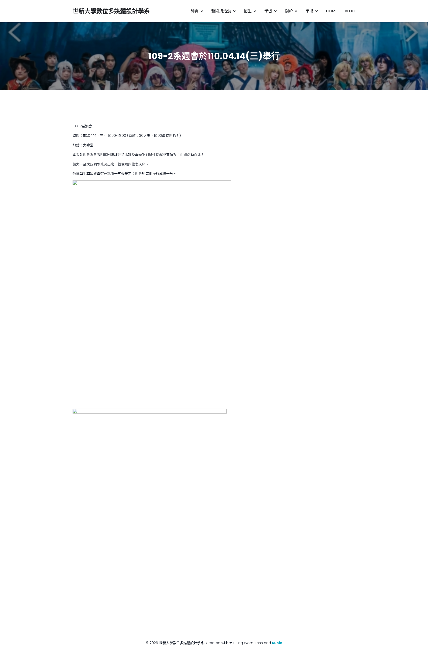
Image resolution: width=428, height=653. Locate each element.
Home (331, 11)
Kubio (277, 642)
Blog (350, 11)
